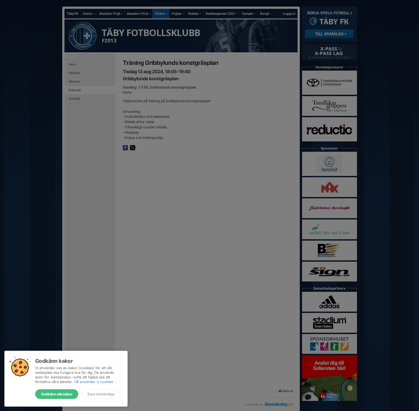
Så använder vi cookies (93, 382)
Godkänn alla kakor (56, 394)
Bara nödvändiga (101, 394)
